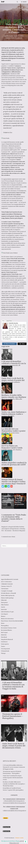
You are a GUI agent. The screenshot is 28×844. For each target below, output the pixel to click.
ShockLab (4, 637)
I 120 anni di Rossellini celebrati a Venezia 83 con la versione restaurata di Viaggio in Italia (13, 685)
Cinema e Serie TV (11, 38)
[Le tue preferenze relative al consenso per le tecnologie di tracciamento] (25, 841)
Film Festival (4, 605)
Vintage (3, 653)
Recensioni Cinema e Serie (8, 628)
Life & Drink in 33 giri (7, 612)
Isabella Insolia (13, 323)
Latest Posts (9, 320)
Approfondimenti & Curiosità (9, 579)
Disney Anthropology (7, 598)
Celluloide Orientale (7, 584)
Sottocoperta (5, 644)
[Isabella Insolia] (5, 328)
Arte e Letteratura (6, 581)
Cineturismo (4, 588)
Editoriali (19, 38)
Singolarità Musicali (7, 639)
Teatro (3, 646)
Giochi (3, 607)
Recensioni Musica (6, 630)
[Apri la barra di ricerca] (17, 2)
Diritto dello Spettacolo (7, 595)
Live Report (4, 614)
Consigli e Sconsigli (6, 591)
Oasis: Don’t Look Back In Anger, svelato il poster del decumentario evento (13, 746)
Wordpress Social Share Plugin (10, 841)
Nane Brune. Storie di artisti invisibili (12, 621)
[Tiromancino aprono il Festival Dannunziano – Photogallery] (14, 711)
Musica (3, 616)
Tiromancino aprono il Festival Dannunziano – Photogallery (12, 716)
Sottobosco (4, 642)
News (2, 623)
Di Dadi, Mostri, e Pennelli (8, 593)
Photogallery (5, 625)
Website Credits (19, 837)
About (3, 320)
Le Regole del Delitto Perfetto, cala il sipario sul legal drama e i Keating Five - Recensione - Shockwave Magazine (13, 528)
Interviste (4, 609)
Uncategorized (5, 648)
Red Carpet (4, 632)
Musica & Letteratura (7, 618)
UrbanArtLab (5, 651)
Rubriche (4, 635)
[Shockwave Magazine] (3, 2)
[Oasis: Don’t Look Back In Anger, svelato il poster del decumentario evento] (14, 740)
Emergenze (4, 602)
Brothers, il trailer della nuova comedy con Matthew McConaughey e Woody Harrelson (14, 784)
